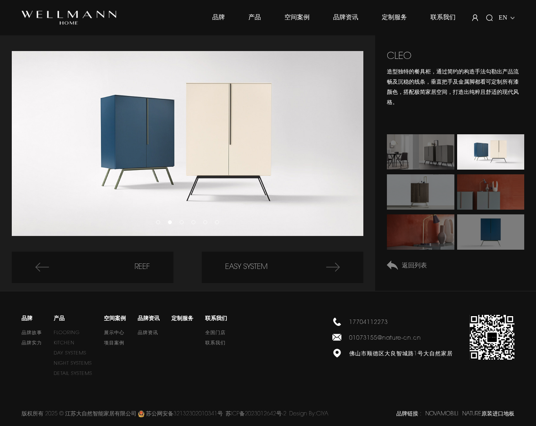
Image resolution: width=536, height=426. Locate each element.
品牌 (218, 18)
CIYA (322, 414)
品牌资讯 (345, 18)
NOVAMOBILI (441, 414)
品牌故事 (32, 333)
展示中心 (114, 333)
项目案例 (114, 343)
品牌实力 (32, 343)
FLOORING (67, 333)
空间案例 (297, 18)
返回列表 (414, 266)
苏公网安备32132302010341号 (184, 414)
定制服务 (394, 18)
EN (503, 17)
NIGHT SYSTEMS (73, 363)
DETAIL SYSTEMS (73, 373)
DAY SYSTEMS (70, 353)
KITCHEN (64, 343)
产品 (254, 18)
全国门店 (215, 333)
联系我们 (443, 18)
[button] (158, 222)
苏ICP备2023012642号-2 (256, 414)
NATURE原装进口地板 (488, 414)
